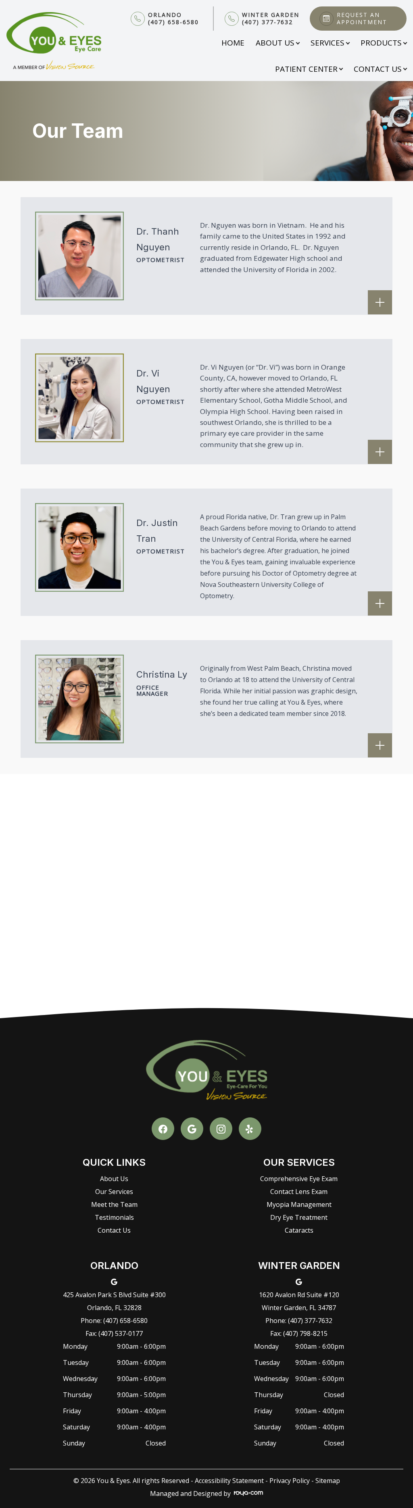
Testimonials (114, 1217)
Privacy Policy (289, 1480)
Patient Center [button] (306, 69)
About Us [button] (275, 42)
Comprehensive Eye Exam (299, 1178)
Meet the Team (114, 1204)
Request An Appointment (362, 18)
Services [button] (327, 42)
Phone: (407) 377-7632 (298, 1320)
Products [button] (381, 42)
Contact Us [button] (378, 69)
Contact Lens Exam (298, 1191)
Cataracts (299, 1230)
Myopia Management (299, 1204)
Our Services (114, 1191)
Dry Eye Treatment (298, 1217)
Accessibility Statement (229, 1480)
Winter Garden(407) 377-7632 (270, 18)
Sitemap (327, 1480)
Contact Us (114, 1230)
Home (232, 42)
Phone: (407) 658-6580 (114, 1320)
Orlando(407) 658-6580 (173, 18)
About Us (114, 1178)
